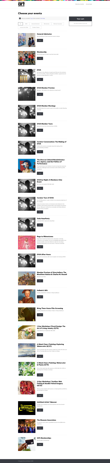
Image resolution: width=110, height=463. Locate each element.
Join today (42, 18)
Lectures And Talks (24, 27)
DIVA (26, 23)
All (20, 23)
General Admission (36, 23)
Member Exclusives (58, 23)
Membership (46, 23)
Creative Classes (35, 27)
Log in (31, 18)
